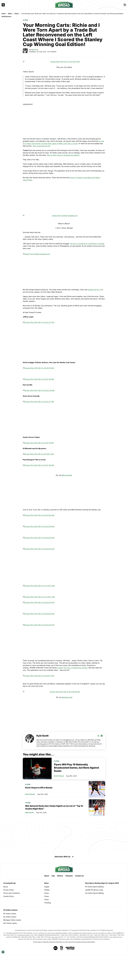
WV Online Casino (10, 923)
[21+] (56, 948)
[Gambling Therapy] (70, 948)
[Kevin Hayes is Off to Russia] (97, 789)
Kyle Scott (34, 50)
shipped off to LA (94, 290)
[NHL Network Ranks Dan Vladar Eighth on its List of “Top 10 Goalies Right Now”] (97, 807)
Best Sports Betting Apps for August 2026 (102, 883)
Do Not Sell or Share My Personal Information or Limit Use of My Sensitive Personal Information (64, 942)
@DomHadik (66, 475)
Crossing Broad (9, 883)
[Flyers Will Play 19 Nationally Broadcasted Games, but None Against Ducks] (37, 768)
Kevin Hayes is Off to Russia (38, 787)
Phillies (47, 890)
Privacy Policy (8, 890)
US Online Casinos (10, 910)
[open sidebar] (3, 4)
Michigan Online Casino (12, 920)
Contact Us (79, 876)
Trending (47, 903)
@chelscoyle (67, 697)
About (46, 876)
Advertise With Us (62, 857)
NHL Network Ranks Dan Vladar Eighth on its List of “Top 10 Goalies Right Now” (54, 807)
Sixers (46, 893)
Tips (53, 876)
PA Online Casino (9, 914)
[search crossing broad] (124, 4)
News (46, 883)
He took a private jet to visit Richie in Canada (87, 244)
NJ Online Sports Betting (94, 893)
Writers (60, 876)
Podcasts (69, 876)
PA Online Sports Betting (94, 887)
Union (46, 899)
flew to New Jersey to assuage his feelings (63, 155)
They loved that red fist (41, 146)
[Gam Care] (61, 948)
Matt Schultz (29, 812)
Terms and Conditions (11, 893)
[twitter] (98, 736)
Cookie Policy (8, 896)
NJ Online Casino (9, 917)
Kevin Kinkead (59, 776)
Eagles (46, 887)
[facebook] (101, 736)
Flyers (25, 20)
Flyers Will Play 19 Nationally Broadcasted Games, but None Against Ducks (76, 767)
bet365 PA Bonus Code (94, 890)
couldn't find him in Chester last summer (72, 668)
